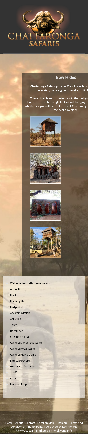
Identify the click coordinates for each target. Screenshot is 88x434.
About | (20, 423)
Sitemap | (63, 423)
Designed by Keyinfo (59, 426)
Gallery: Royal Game (23, 348)
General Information (23, 366)
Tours (13, 325)
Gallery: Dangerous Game (26, 342)
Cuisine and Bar (20, 337)
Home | (10, 423)
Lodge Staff (17, 307)
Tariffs (14, 372)
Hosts (13, 295)
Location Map (18, 384)
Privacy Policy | (36, 426)
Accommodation (20, 313)
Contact (15, 378)
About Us (15, 289)
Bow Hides (16, 331)
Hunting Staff (18, 301)
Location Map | (47, 423)
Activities (15, 319)
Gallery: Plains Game (23, 354)
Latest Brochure (20, 360)
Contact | (31, 423)
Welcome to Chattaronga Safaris (30, 283)
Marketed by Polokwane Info (54, 430)
